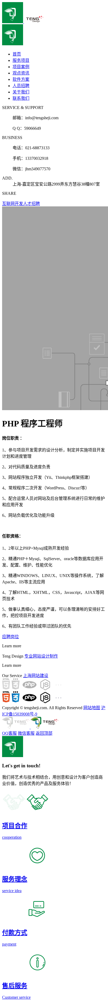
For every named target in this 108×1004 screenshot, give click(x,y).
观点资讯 (21, 73)
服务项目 (21, 60)
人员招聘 (21, 85)
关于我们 (21, 92)
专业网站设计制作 (41, 656)
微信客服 (26, 733)
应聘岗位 (10, 636)
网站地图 (91, 707)
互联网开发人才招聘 (21, 203)
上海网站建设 (35, 675)
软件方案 (21, 79)
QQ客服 (9, 733)
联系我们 (21, 98)
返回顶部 (44, 733)
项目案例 (21, 66)
